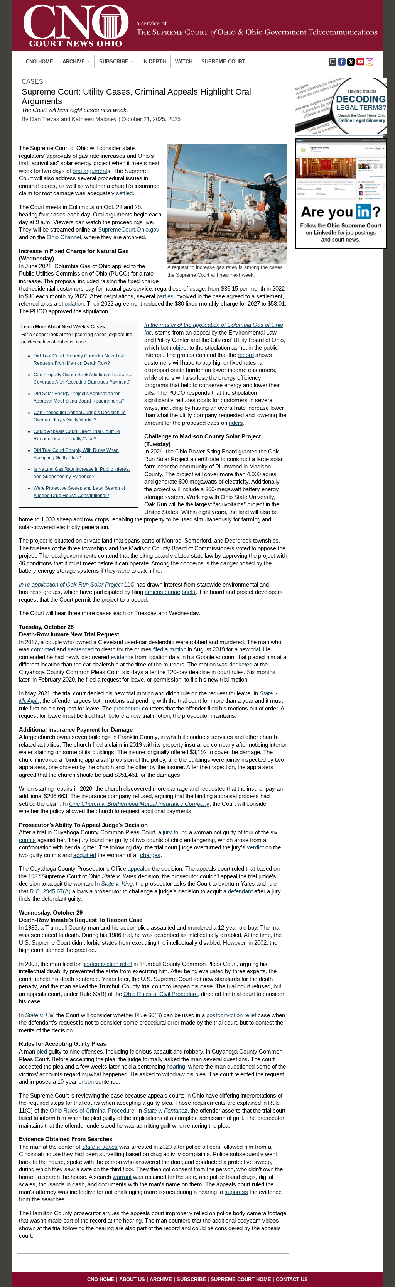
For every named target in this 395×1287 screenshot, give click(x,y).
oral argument (90, 170)
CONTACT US (292, 1279)
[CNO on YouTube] (360, 61)
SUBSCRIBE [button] (114, 61)
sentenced (81, 649)
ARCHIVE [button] (74, 61)
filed (158, 649)
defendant (240, 891)
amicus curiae (162, 592)
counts (27, 840)
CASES (32, 81)
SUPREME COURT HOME (241, 1279)
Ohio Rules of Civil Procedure (160, 994)
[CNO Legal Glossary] (332, 61)
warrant (122, 1177)
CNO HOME (39, 61)
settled (124, 193)
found (180, 832)
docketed (240, 664)
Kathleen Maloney (94, 119)
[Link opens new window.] (341, 192)
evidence (122, 657)
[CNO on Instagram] (369, 61)
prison (86, 1081)
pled (42, 1051)
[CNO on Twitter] (351, 61)
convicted (43, 649)
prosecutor (126, 708)
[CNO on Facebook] (342, 61)
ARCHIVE (161, 1279)
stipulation (71, 303)
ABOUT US (132, 1279)
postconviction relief (107, 964)
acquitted (84, 855)
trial (255, 649)
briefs (189, 592)
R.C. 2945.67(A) (50, 891)
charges (150, 855)
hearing (176, 1066)
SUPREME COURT (223, 61)
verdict (255, 847)
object (180, 347)
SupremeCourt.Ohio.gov (128, 229)
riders (236, 422)
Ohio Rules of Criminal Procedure (92, 1110)
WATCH (183, 61)
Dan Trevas (44, 119)
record (246, 355)
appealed (139, 868)
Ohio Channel (64, 237)
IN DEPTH (154, 61)
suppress (236, 1192)
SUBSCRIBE (191, 1279)
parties (165, 296)
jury (167, 832)
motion (177, 649)
